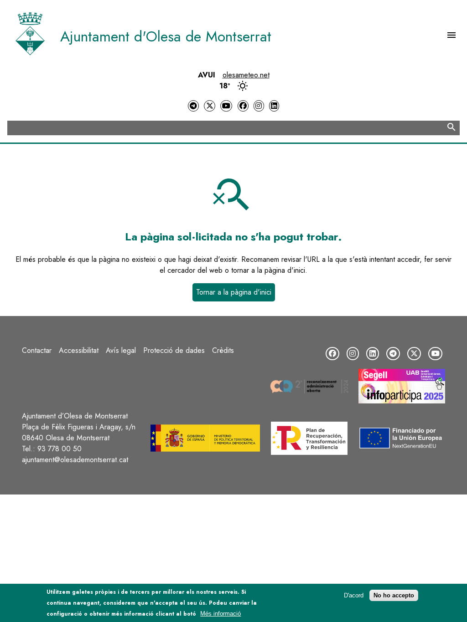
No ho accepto (394, 595)
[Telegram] (193, 106)
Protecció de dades (174, 350)
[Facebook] (243, 106)
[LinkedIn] (274, 106)
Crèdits (223, 350)
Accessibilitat (79, 350)
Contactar (37, 350)
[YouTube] (226, 106)
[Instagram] (259, 106)
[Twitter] (209, 106)
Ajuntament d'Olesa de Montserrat (165, 36)
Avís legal (121, 350)
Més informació (220, 613)
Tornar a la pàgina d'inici (233, 292)
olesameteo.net (246, 75)
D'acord (353, 595)
